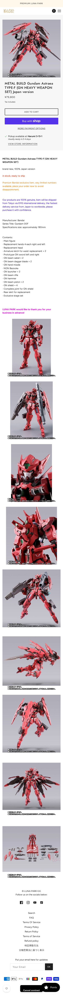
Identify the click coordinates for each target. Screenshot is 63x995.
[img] (21, 902)
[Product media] (31, 348)
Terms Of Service (31, 922)
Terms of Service (31, 936)
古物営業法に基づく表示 (31, 950)
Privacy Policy (31, 927)
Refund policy (31, 940)
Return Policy (31, 931)
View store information (22, 144)
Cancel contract (31, 990)
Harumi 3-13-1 (35, 136)
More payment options (31, 128)
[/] (11, 10)
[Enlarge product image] (31, 48)
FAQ (31, 917)
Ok (48, 967)
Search (31, 913)
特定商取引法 (31, 945)
